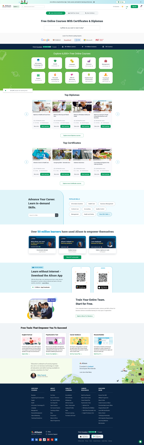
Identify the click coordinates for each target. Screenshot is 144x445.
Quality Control (100, 209)
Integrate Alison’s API (104, 408)
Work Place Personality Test (89, 410)
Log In (127, 6)
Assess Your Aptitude (51, 354)
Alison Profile (102, 400)
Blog (51, 413)
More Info (36, 126)
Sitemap (110, 440)
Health (32, 402)
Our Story (52, 395)
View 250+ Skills (103, 214)
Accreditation (68, 395)
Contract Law (75, 209)
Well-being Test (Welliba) (88, 408)
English (33, 400)
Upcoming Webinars (103, 420)
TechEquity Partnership (104, 415)
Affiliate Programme (103, 397)
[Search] (22, 6)
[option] (41, 115)
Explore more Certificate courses (72, 183)
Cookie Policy (104, 440)
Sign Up (134, 6)
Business (33, 395)
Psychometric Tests (86, 402)
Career (74, 13)
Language (33, 408)
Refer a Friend (102, 413)
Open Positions (54, 405)
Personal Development (36, 413)
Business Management (106, 203)
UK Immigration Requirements (106, 418)
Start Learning (45, 126)
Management (75, 214)
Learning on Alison (54, 410)
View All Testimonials (72, 257)
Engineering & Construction (37, 397)
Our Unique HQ (53, 402)
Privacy (86, 440)
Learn (56, 13)
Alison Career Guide (86, 397)
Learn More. (45, 283)
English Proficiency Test (88, 413)
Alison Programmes (55, 420)
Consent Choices (96, 440)
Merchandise (102, 423)
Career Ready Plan (85, 400)
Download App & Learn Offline (106, 405)
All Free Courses (69, 402)
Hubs (66, 410)
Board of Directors (54, 397)
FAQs (49, 432)
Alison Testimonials (70, 405)
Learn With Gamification (104, 410)
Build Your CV (97, 354)
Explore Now (25, 354)
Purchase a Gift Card (70, 415)
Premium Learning (69, 413)
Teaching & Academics (36, 418)
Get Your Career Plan (75, 354)
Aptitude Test (86, 405)
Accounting (87, 209)
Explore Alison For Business (85, 316)
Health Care (91, 203)
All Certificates (68, 397)
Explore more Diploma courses (72, 135)
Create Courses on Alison (104, 402)
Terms (90, 440)
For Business (116, 6)
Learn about (86, 372)
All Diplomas (68, 400)
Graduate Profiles (69, 408)
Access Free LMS (103, 395)
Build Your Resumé (85, 395)
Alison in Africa (54, 418)
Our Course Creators (55, 408)
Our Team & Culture (55, 400)
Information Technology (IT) (37, 405)
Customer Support (52, 434)
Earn (90, 13)
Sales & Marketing (35, 415)
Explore (15, 6)
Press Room (53, 415)
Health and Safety (89, 214)
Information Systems (77, 203)
